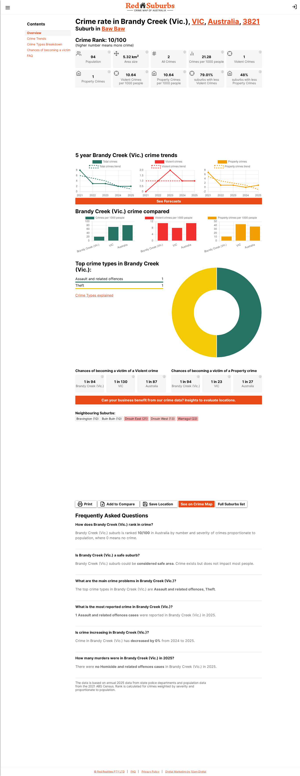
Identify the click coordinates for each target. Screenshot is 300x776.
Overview (34, 33)
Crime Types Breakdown (44, 44)
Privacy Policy (150, 771)
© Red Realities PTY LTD (109, 771)
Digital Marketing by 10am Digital (185, 771)
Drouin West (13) (163, 418)
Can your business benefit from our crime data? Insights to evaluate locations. (168, 400)
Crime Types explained (94, 295)
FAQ (30, 55)
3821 (251, 21)
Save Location (161, 504)
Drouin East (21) (136, 418)
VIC (198, 21)
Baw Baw (113, 28)
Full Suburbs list (231, 504)
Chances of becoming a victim (48, 50)
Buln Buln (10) (112, 418)
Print (88, 504)
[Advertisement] (168, 121)
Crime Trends (36, 38)
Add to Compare (121, 504)
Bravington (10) (87, 418)
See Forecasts (169, 201)
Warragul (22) (187, 418)
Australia (223, 21)
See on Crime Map (196, 504)
